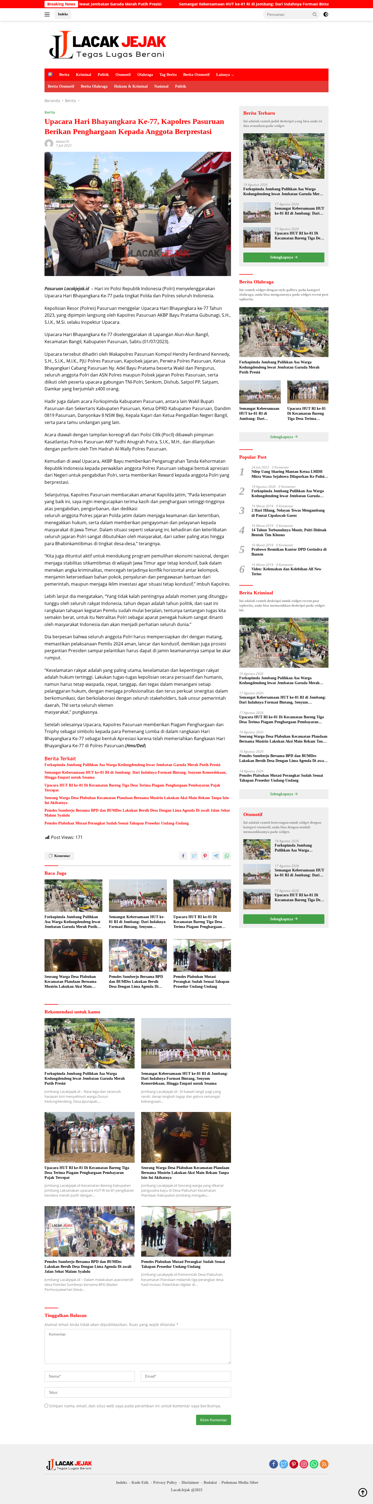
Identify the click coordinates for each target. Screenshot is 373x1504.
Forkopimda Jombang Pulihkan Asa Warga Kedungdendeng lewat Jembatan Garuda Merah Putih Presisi (132, 765)
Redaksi (210, 1483)
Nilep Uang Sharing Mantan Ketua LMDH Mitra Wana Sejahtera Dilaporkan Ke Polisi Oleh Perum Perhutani (287, 474)
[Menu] (48, 14)
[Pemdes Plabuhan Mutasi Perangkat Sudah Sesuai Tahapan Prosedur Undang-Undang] (202, 955)
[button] (314, 14)
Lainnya (223, 75)
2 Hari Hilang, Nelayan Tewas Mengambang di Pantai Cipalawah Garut (288, 512)
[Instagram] (304, 1464)
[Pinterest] (293, 1464)
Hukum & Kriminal (131, 86)
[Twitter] (283, 1464)
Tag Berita (168, 75)
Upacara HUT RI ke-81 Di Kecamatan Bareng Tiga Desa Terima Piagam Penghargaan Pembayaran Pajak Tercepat (132, 787)
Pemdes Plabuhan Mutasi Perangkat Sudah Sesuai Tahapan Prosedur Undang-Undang (117, 823)
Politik (103, 75)
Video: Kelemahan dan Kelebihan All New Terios (286, 571)
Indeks (63, 14)
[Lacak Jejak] (108, 44)
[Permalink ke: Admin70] (49, 143)
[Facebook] (273, 1464)
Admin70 (62, 141)
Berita (64, 75)
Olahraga (145, 75)
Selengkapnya (282, 257)
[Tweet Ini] (194, 856)
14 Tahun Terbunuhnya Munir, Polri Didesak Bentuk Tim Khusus (289, 532)
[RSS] (324, 1464)
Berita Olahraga (94, 86)
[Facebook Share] (183, 856)
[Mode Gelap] (325, 14)
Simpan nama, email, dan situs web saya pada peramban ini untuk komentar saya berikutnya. (135, 1405)
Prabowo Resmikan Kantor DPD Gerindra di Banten (289, 551)
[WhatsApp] (314, 1464)
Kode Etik (140, 1483)
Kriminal (83, 75)
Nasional (161, 86)
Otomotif (123, 75)
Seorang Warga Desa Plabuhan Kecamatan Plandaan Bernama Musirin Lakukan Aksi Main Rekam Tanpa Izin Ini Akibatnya (137, 800)
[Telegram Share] (216, 856)
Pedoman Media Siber (239, 1483)
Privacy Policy (165, 1483)
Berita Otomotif (196, 75)
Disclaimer (190, 1483)
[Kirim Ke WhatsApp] (227, 856)
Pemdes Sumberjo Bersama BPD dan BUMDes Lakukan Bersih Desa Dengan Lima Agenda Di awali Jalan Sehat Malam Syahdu (137, 812)
